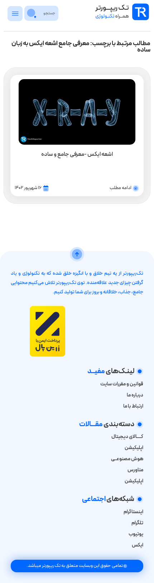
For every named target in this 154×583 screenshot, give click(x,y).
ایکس (137, 545)
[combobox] (49, 13)
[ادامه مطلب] (135, 188)
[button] (15, 15)
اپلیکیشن (134, 448)
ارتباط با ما (133, 406)
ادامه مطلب (120, 188)
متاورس (135, 470)
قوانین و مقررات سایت (121, 384)
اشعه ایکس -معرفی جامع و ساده (77, 154)
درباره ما (135, 395)
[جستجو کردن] (32, 13)
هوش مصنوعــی (127, 459)
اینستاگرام (133, 512)
